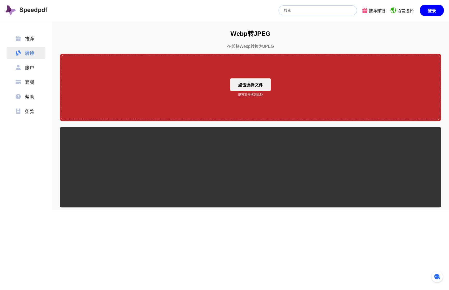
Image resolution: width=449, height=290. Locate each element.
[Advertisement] (250, 167)
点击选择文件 (250, 85)
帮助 (29, 97)
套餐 (29, 82)
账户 (29, 68)
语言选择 (405, 11)
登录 (432, 11)
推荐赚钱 (377, 11)
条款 (29, 111)
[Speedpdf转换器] (26, 10)
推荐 (29, 39)
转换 (29, 53)
